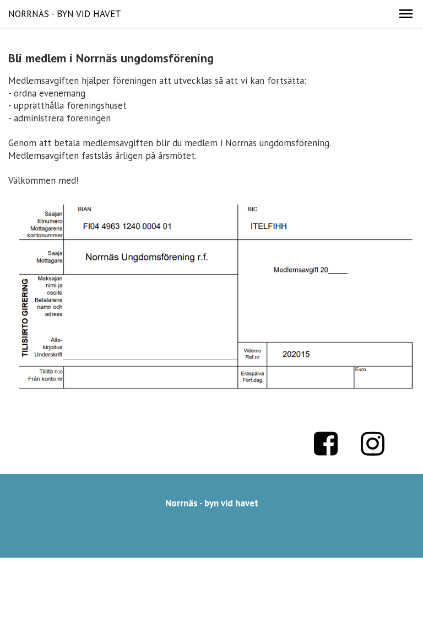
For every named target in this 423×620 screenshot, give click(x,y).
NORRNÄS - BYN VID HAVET (64, 14)
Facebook (326, 443)
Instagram (373, 443)
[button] (406, 14)
